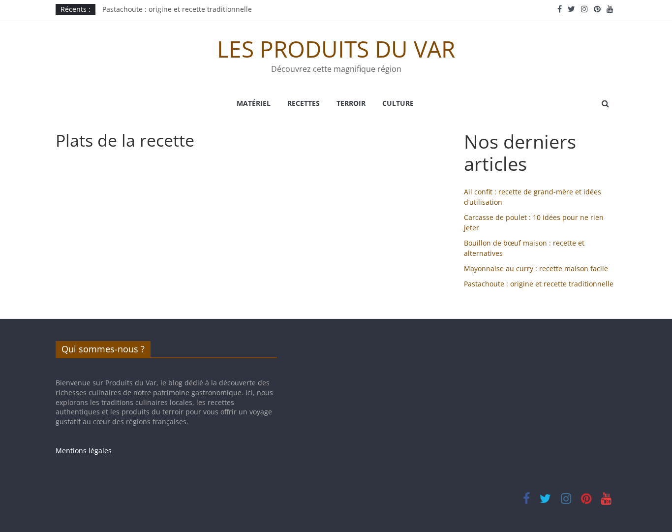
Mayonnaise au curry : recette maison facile (536, 268)
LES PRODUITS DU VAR (336, 48)
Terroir (351, 103)
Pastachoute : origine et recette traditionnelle (177, 10)
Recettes (303, 103)
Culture (398, 103)
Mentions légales (84, 450)
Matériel (254, 103)
